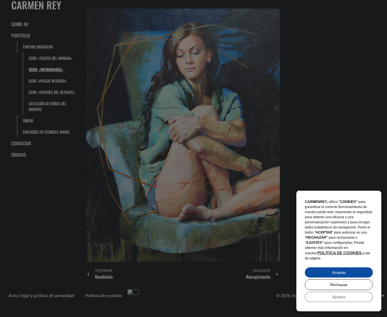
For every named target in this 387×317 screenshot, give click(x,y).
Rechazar (339, 284)
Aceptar (339, 272)
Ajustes (338, 297)
